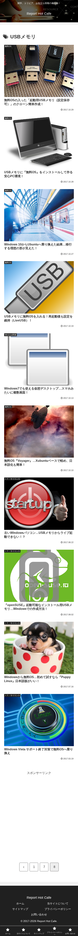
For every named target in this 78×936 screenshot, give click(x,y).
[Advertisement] (39, 815)
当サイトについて (57, 903)
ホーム (20, 903)
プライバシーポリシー (57, 908)
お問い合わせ (39, 914)
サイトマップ (20, 908)
